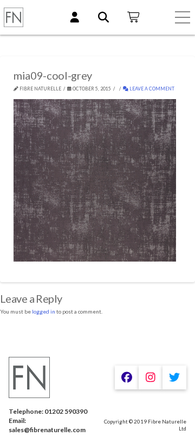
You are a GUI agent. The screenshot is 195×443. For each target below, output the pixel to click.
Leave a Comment (151, 89)
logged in (43, 311)
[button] (182, 17)
